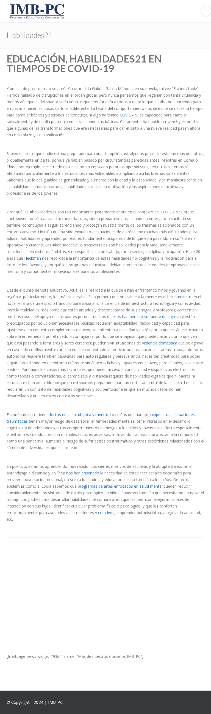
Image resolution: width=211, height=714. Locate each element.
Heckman (32, 258)
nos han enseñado (82, 473)
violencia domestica (159, 343)
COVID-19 (128, 115)
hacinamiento (179, 296)
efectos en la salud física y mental (78, 414)
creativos (106, 512)
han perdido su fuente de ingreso (151, 316)
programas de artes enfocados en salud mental (120, 486)
